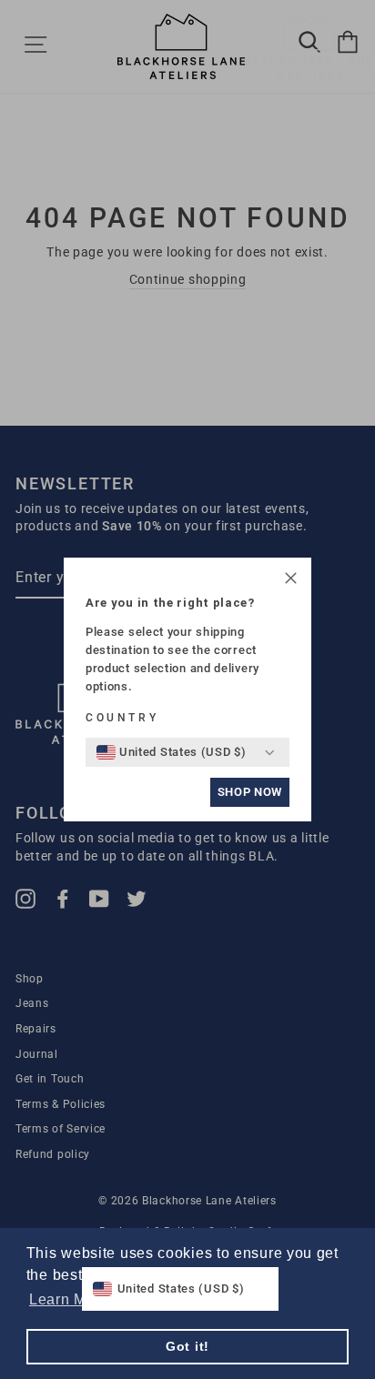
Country (122, 717)
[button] (291, 580)
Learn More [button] (69, 1299)
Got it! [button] (187, 1346)
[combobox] (171, 752)
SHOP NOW (250, 792)
